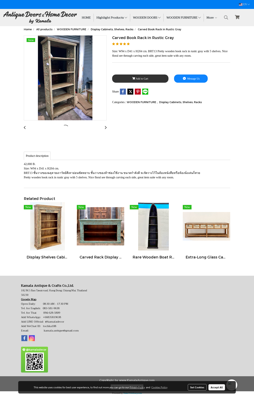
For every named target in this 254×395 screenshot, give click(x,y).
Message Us (193, 78)
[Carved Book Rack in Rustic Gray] (65, 78)
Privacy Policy (137, 387)
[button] (226, 17)
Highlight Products (111, 17)
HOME (86, 17)
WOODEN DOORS (145, 17)
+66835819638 (52, 317)
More (211, 17)
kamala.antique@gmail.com (61, 330)
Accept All (217, 387)
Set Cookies (197, 387)
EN (244, 4)
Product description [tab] (37, 155)
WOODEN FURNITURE (182, 17)
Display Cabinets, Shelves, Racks (180, 102)
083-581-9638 (51, 308)
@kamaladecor (54, 321)
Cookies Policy (159, 387)
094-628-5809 (51, 312)
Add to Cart (141, 78)
